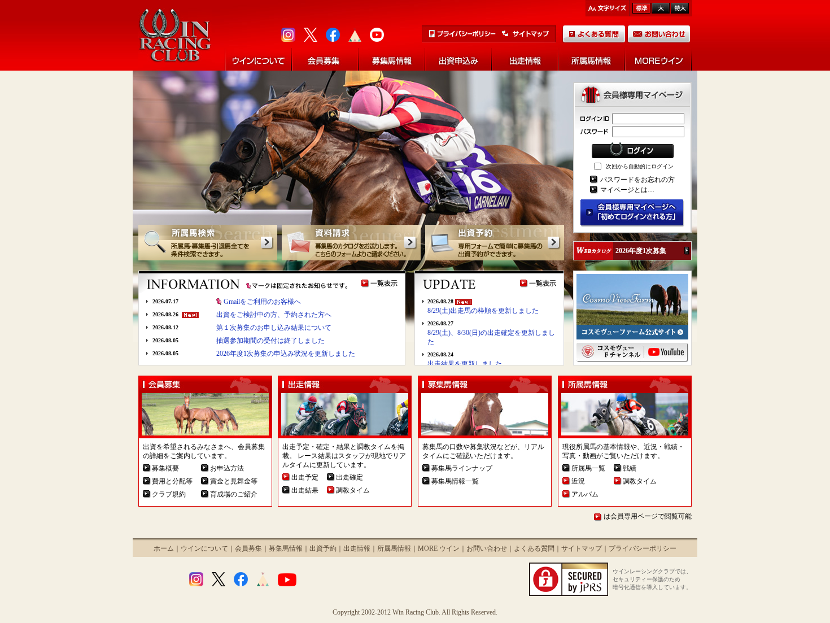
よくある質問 (534, 548)
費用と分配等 (172, 481)
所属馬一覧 (588, 468)
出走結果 (304, 490)
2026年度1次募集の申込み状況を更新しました (285, 354)
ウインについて (204, 548)
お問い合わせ (486, 548)
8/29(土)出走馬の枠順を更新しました (483, 311)
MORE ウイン (439, 548)
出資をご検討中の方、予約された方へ (273, 315)
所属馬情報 (394, 548)
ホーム (164, 548)
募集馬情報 (286, 548)
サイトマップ (581, 548)
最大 (680, 8)
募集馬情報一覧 (455, 481)
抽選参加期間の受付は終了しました (270, 341)
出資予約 (323, 548)
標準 (641, 8)
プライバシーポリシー (642, 548)
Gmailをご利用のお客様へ (262, 302)
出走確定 (349, 477)
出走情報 (356, 548)
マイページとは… (627, 190)
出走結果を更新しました (464, 364)
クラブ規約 (169, 494)
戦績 (629, 468)
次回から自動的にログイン (640, 166)
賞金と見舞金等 (233, 481)
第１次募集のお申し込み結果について (273, 328)
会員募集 (248, 548)
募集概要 (165, 468)
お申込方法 (227, 468)
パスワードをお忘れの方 (637, 180)
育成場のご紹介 (233, 494)
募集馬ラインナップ (461, 468)
